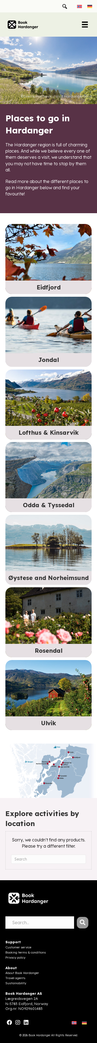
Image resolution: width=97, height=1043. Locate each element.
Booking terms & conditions (25, 952)
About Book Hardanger (22, 973)
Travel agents (15, 978)
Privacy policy (15, 957)
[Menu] (85, 24)
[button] (82, 922)
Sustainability (15, 983)
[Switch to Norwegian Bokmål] (79, 6)
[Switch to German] (90, 6)
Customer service (18, 947)
